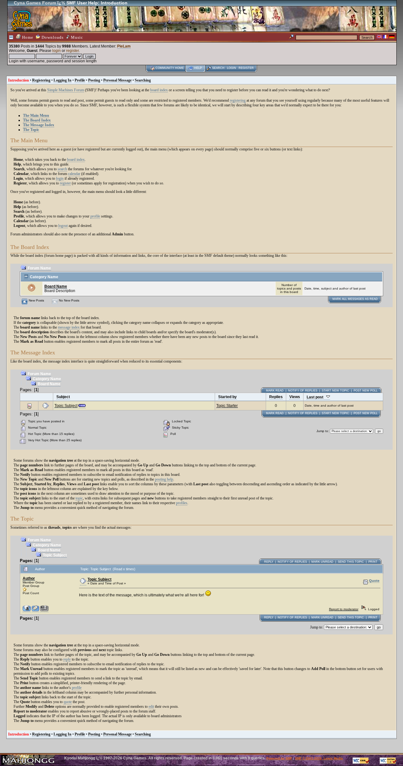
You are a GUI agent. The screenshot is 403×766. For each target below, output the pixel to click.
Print (372, 561)
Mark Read (275, 390)
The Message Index (38, 125)
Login (231, 68)
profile (95, 216)
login (56, 50)
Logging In (62, 80)
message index (69, 327)
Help (198, 68)
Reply (268, 561)
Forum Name (39, 268)
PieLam (124, 46)
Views (294, 397)
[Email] (35, 610)
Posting (94, 80)
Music (76, 37)
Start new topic (335, 390)
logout (63, 225)
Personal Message (117, 80)
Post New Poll (365, 390)
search (62, 169)
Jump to (322, 431)
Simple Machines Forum (65, 90)
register (72, 50)
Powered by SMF (279, 758)
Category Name (44, 277)
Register (246, 68)
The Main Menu (36, 115)
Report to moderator (343, 609)
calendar (74, 174)
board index (159, 90)
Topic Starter (227, 405)
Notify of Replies (302, 390)
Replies (276, 397)
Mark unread (322, 561)
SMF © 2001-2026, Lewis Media (319, 758)
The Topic (31, 129)
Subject (63, 397)
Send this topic (351, 561)
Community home (170, 68)
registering (238, 100)
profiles (181, 503)
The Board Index (37, 120)
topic (79, 498)
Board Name (55, 286)
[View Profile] (27, 610)
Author (29, 578)
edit (151, 706)
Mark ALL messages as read (355, 299)
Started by (227, 397)
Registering (41, 80)
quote (68, 702)
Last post (316, 397)
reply (67, 659)
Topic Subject (65, 405)
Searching (143, 80)
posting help (164, 479)
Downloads (52, 37)
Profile (80, 80)
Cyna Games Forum (35, 2)
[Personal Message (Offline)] (44, 610)
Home (27, 37)
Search (218, 68)
